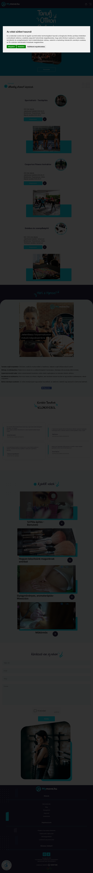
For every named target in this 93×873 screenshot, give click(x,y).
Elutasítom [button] (21, 46)
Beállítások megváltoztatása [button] (36, 46)
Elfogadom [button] (11, 46)
